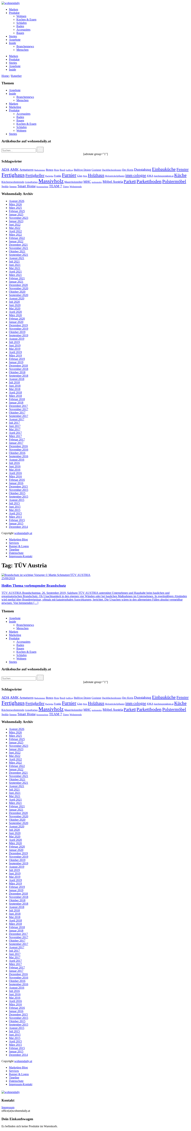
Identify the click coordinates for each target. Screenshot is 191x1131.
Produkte (14, 110)
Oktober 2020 (17, 291)
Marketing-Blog (18, 539)
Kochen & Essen (26, 123)
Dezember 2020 (18, 285)
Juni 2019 (15, 345)
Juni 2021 (15, 264)
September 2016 (18, 456)
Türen (66, 186)
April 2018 (15, 392)
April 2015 (15, 513)
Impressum (7, 1107)
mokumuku (97, 182)
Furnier (69, 175)
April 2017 (15, 432)
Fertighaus (13, 175)
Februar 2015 (17, 520)
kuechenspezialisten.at (163, 176)
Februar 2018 (17, 399)
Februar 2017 (17, 439)
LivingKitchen (31, 182)
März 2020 (15, 315)
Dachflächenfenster (111, 170)
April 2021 (15, 271)
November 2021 (18, 248)
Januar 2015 (16, 523)
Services (14, 542)
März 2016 (15, 476)
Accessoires (23, 113)
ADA (5, 169)
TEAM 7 (55, 186)
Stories (13, 133)
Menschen (22, 100)
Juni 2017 (15, 426)
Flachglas (49, 176)
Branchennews (25, 97)
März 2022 (15, 234)
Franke (57, 175)
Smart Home (27, 186)
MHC (87, 182)
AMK (14, 169)
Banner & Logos (19, 546)
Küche (180, 175)
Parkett (130, 181)
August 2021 (16, 258)
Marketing (15, 107)
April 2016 (15, 473)
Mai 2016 (14, 469)
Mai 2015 (14, 510)
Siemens (13, 186)
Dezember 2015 (18, 486)
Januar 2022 (16, 241)
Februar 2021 (17, 278)
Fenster (182, 169)
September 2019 (18, 335)
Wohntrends (76, 186)
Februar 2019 (17, 358)
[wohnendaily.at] (10, 3)
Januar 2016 (16, 483)
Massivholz (51, 181)
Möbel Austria (113, 182)
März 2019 (15, 355)
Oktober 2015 (17, 493)
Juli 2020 (14, 301)
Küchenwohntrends (12, 181)
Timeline (14, 549)
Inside (12, 93)
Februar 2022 (17, 238)
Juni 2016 (15, 466)
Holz (85, 176)
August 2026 (16, 201)
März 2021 (15, 274)
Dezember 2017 (18, 405)
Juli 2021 (14, 261)
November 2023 (18, 217)
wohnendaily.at (23, 533)
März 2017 (15, 436)
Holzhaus (96, 175)
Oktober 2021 (17, 251)
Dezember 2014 (18, 526)
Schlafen (21, 127)
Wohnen (21, 130)
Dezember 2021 (18, 244)
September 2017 (18, 416)
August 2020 (16, 298)
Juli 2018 (14, 382)
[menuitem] (99, 9)
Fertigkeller (34, 175)
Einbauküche (164, 169)
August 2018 (16, 379)
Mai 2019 (14, 348)
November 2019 (18, 328)
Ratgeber (16, 75)
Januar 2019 (16, 362)
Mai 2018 (14, 389)
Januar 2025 (16, 214)
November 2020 (18, 288)
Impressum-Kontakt (20, 556)
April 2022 (15, 231)
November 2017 (18, 409)
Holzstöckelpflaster (115, 175)
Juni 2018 (15, 385)
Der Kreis (127, 169)
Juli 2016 (14, 463)
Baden (20, 117)
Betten (49, 169)
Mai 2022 (14, 227)
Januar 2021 (16, 281)
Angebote (15, 90)
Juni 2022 (15, 224)
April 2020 (15, 311)
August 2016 (16, 459)
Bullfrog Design (82, 169)
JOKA (150, 175)
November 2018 (18, 369)
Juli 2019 (14, 342)
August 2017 (16, 419)
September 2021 (18, 254)
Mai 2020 (14, 308)
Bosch (62, 170)
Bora (56, 169)
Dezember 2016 (18, 446)
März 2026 (15, 204)
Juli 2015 (14, 503)
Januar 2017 (16, 442)
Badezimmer (39, 170)
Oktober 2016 (17, 452)
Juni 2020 (15, 305)
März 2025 (15, 207)
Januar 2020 (16, 322)
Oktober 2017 (17, 412)
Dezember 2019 (18, 325)
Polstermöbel (174, 181)
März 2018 (15, 395)
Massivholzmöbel (73, 182)
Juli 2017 (14, 422)
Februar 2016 (17, 479)
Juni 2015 (15, 506)
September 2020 (18, 295)
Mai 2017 (14, 429)
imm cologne (135, 175)
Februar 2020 (17, 318)
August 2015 (16, 500)
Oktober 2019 (17, 332)
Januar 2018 (16, 402)
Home (5, 75)
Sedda (5, 186)
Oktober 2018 (17, 372)
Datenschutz (16, 552)
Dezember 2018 (18, 365)
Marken (13, 103)
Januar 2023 (16, 221)
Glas (79, 175)
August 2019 (16, 338)
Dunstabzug (142, 169)
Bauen (20, 120)
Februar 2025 (17, 211)
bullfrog (69, 170)
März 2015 (15, 516)
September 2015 (18, 496)
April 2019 (15, 352)
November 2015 (18, 489)
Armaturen (26, 169)
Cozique (96, 169)
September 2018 (18, 375)
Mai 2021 (14, 268)
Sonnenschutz (42, 187)
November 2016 (18, 449)
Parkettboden (149, 181)
